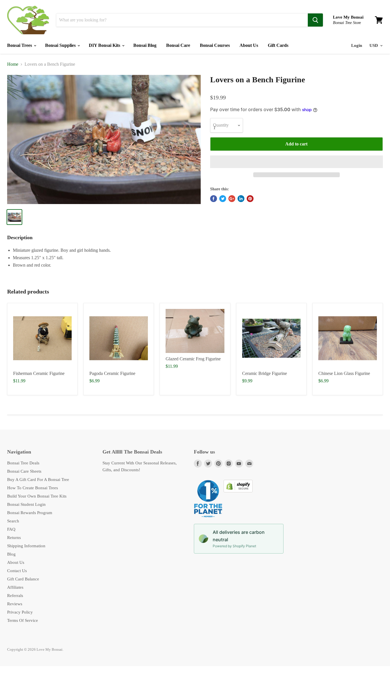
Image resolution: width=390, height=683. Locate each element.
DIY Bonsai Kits (105, 45)
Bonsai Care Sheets (24, 471)
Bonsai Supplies (61, 45)
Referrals (15, 595)
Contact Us (17, 570)
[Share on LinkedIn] (241, 198)
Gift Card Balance (23, 579)
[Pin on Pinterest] (250, 198)
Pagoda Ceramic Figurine (112, 373)
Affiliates (15, 587)
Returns (14, 537)
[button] (296, 161)
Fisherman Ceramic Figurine (39, 373)
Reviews (14, 604)
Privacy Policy (20, 612)
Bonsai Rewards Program (29, 512)
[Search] (315, 20)
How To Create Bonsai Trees (32, 488)
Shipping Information (26, 546)
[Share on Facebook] (213, 198)
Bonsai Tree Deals (23, 463)
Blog (11, 554)
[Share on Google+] (231, 198)
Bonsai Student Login (26, 504)
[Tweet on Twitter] (222, 198)
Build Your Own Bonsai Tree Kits (37, 496)
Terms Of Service (22, 620)
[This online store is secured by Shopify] (238, 491)
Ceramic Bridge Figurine (264, 373)
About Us (249, 45)
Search (13, 521)
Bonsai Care (178, 45)
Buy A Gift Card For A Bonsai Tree (38, 479)
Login (356, 45)
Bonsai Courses (215, 45)
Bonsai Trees (20, 45)
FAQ (11, 529)
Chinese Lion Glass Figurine (344, 373)
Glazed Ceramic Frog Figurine (193, 358)
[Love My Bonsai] (28, 20)
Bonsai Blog (144, 45)
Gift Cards (278, 45)
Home (12, 64)
